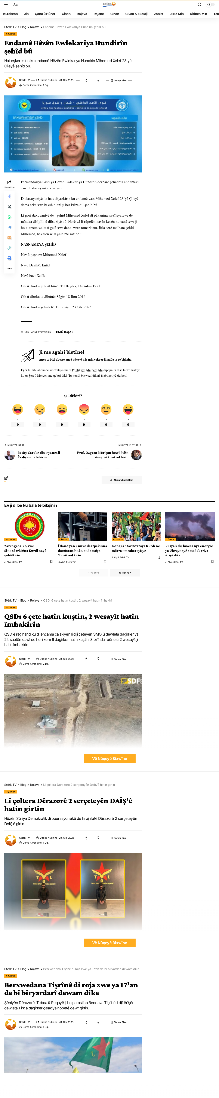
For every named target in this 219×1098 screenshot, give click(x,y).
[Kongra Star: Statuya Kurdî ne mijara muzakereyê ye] (136, 526)
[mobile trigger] (8, 4)
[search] (199, 4)
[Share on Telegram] (9, 227)
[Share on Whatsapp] (9, 217)
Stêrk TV (24, 80)
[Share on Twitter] (9, 207)
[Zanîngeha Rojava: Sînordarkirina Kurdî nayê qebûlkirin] (29, 526)
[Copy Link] (9, 248)
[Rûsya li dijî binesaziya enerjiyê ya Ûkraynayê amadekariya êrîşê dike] (190, 526)
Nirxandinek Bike (123, 479)
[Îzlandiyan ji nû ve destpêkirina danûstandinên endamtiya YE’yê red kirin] (82, 526)
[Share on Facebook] (9, 196)
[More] (9, 268)
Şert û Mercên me (40, 375)
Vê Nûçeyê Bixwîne (109, 758)
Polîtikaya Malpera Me (88, 370)
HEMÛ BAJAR (63, 332)
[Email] (9, 237)
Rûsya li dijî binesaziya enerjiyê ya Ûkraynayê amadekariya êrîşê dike (189, 550)
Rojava (10, 34)
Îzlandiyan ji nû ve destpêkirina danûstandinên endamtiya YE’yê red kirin (82, 550)
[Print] (9, 258)
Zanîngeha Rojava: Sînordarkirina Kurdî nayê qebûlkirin (25, 550)
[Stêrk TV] (109, 4)
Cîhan (63, 539)
